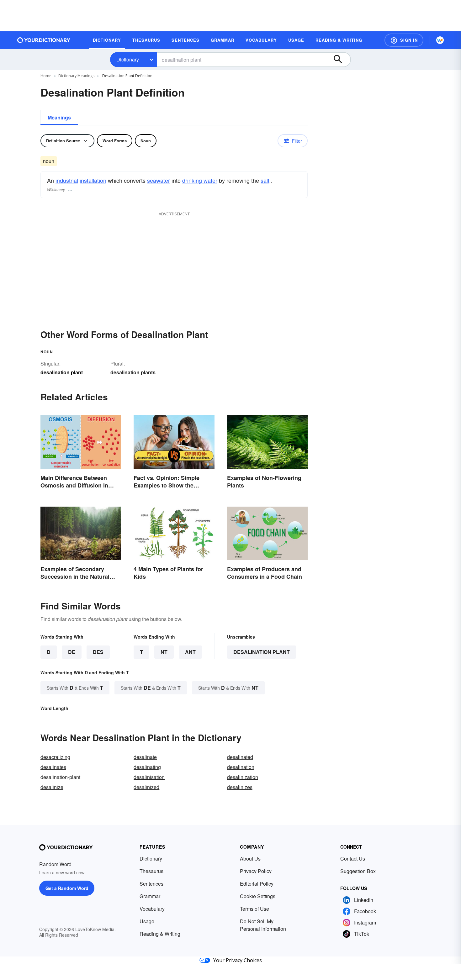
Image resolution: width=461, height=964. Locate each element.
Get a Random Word (66, 888)
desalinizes (239, 787)
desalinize (51, 787)
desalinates (53, 767)
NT (164, 652)
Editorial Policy (256, 883)
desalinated (240, 757)
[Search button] (340, 59)
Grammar (150, 896)
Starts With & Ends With (75, 687)
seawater (158, 180)
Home (45, 75)
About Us (250, 858)
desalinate (145, 757)
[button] (403, 40)
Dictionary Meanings (76, 75)
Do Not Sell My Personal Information (263, 925)
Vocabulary (152, 908)
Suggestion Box (358, 871)
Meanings (59, 117)
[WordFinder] (440, 40)
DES (98, 652)
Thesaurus (151, 871)
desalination (240, 767)
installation (93, 180)
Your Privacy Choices (237, 960)
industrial (67, 180)
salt (265, 180)
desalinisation (149, 777)
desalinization (242, 777)
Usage (147, 921)
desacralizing (55, 757)
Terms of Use (254, 908)
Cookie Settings (257, 896)
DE (71, 652)
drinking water (199, 180)
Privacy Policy (256, 871)
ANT (190, 652)
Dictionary (127, 59)
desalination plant (261, 652)
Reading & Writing (160, 933)
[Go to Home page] (44, 40)
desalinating (147, 767)
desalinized (146, 787)
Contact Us (352, 858)
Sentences (151, 883)
